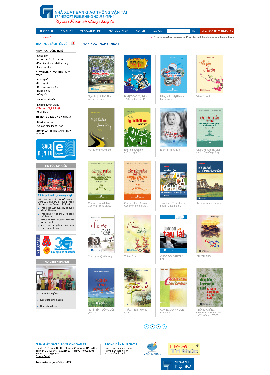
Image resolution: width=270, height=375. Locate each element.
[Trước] (146, 326)
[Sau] (164, 326)
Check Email (43, 356)
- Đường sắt (42, 83)
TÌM (193, 31)
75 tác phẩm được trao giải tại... (56, 195)
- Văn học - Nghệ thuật (48, 108)
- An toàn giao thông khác (49, 126)
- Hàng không (43, 91)
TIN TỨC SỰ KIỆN (56, 165)
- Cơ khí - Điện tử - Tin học (50, 59)
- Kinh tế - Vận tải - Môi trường (52, 63)
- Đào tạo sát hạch (45, 122)
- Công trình (42, 56)
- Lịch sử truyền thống (47, 104)
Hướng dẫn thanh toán (116, 351)
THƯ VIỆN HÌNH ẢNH (56, 261)
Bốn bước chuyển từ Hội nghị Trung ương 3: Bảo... (57, 226)
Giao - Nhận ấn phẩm (115, 353)
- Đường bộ (42, 79)
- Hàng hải (41, 94)
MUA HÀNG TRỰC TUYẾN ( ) (217, 31)
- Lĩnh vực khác (44, 67)
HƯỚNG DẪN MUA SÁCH (120, 344)
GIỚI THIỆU (67, 31)
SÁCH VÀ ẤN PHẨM (118, 31)
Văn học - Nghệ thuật (101, 43)
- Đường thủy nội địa (47, 87)
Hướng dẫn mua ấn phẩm (118, 348)
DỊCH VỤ (140, 31)
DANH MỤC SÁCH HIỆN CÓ (51, 44)
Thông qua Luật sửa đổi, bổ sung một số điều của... (57, 209)
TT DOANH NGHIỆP (90, 31)
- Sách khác (42, 112)
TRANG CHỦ (46, 31)
